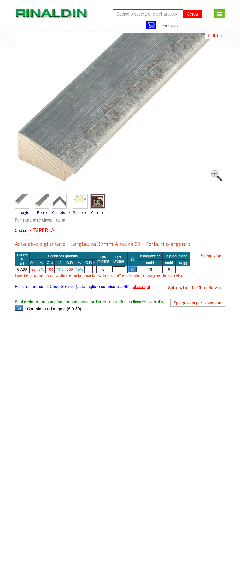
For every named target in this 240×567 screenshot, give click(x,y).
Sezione (80, 212)
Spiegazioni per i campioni (198, 303)
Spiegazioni (211, 255)
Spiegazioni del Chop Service (195, 287)
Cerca (192, 14)
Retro (42, 212)
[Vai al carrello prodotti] (151, 25)
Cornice (97, 212)
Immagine (23, 212)
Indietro (215, 35)
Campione (61, 212)
